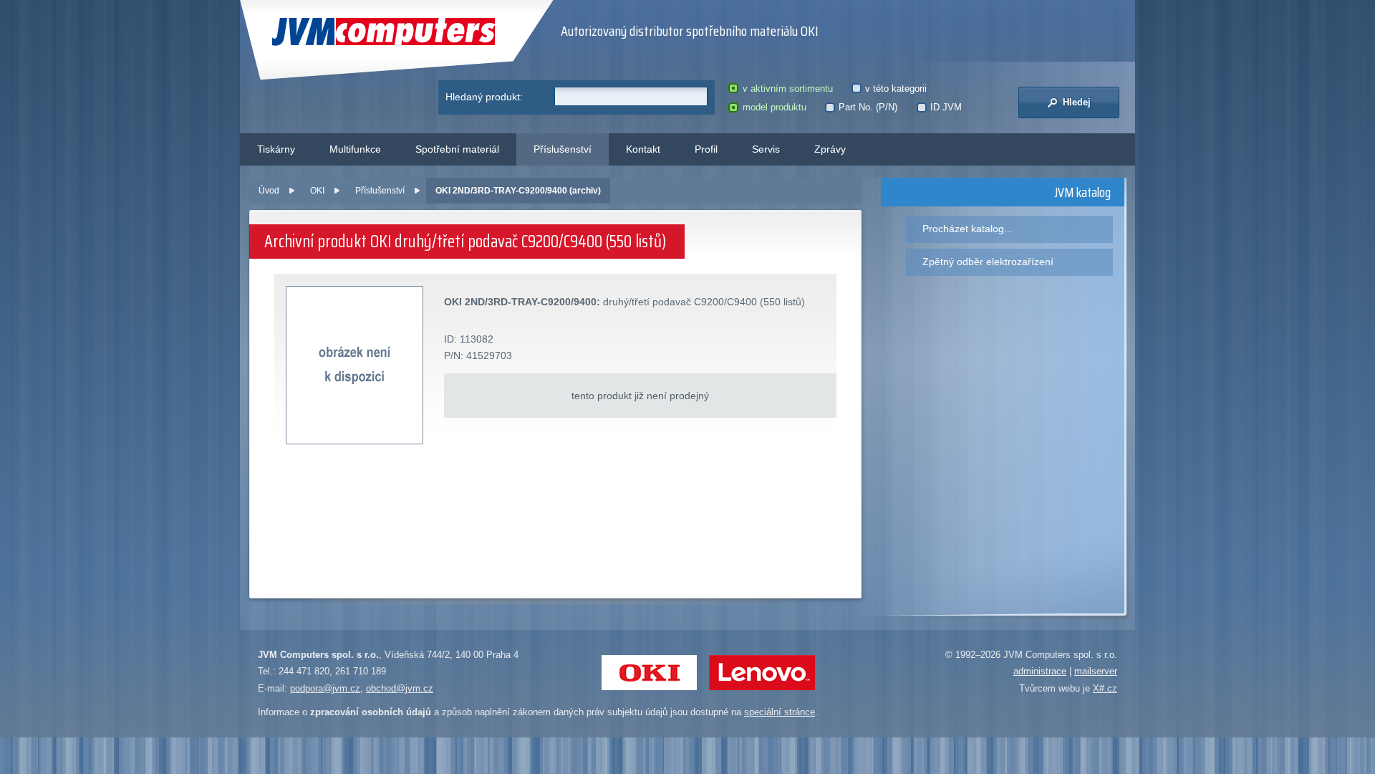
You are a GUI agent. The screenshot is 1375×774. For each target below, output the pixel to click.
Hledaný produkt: (484, 96)
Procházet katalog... (967, 228)
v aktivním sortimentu (787, 88)
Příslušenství (563, 149)
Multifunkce (355, 149)
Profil (706, 149)
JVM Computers (354, 32)
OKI (317, 191)
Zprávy (830, 149)
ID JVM (946, 107)
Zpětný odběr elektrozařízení (987, 261)
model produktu (774, 107)
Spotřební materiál (457, 149)
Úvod (269, 191)
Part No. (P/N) (868, 107)
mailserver (1095, 671)
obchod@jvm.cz (399, 688)
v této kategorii (896, 88)
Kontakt (643, 149)
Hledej (1075, 102)
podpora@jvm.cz (325, 688)
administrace (1039, 671)
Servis (766, 149)
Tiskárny (276, 149)
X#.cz (1105, 688)
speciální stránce (779, 712)
